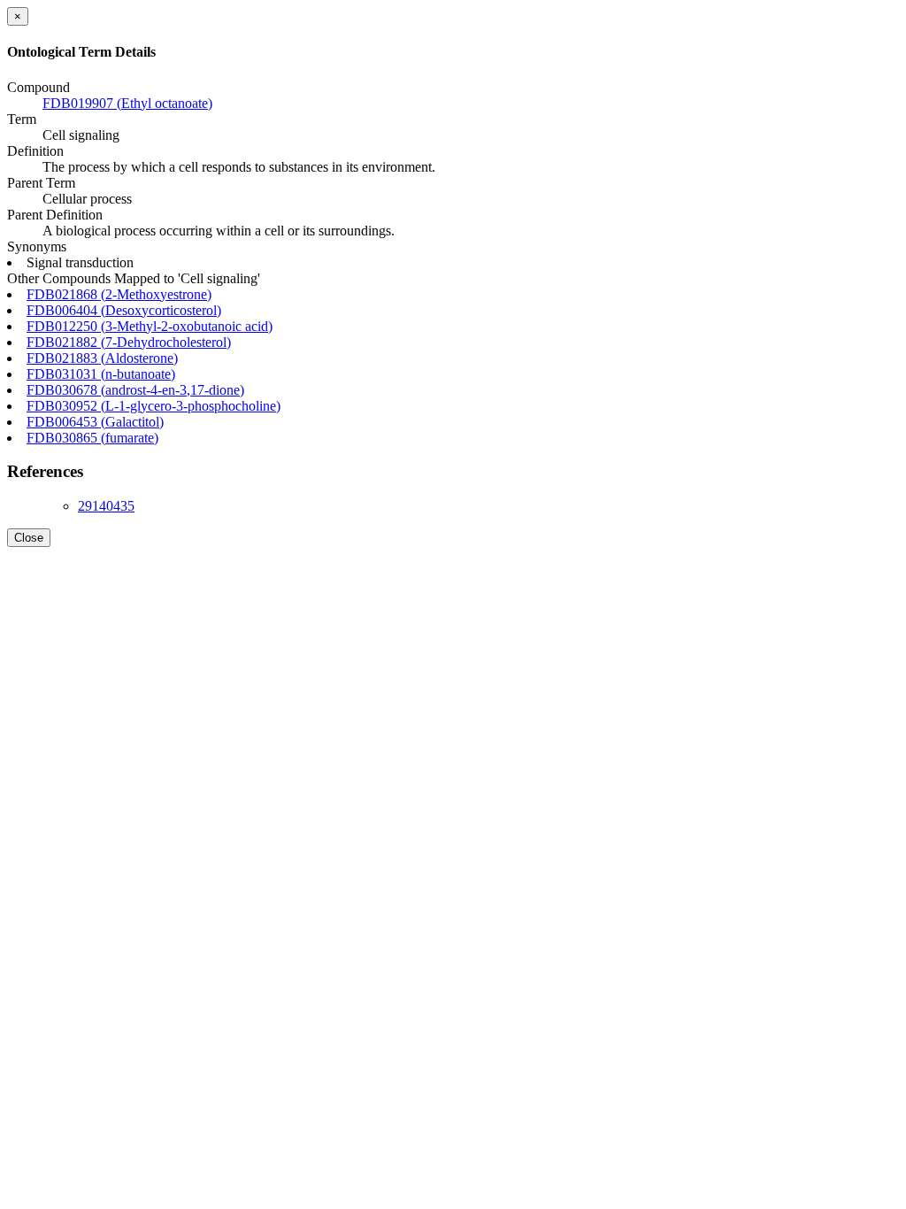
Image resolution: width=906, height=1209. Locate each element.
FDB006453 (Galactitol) (95, 421)
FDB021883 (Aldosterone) (102, 358)
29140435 (106, 505)
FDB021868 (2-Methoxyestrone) (119, 294)
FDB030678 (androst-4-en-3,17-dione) (135, 389)
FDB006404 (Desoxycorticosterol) (124, 310)
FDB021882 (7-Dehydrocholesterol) (129, 342)
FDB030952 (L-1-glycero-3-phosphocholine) (153, 405)
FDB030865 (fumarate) (92, 437)
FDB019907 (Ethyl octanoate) (127, 103)
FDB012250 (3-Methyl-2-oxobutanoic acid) (150, 326)
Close (28, 537)
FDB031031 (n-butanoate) (101, 373)
